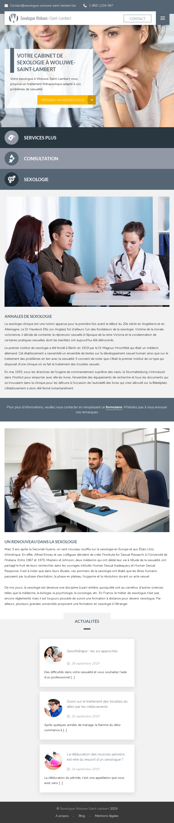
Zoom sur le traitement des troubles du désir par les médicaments (97, 704)
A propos (62, 816)
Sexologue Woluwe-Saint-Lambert (84, 808)
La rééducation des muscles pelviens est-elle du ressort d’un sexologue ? (96, 757)
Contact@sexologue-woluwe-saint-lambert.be (43, 5)
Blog (82, 816)
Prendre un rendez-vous (63, 100)
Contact (137, 19)
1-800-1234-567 (101, 5)
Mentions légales (106, 816)
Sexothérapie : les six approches (92, 651)
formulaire (114, 407)
